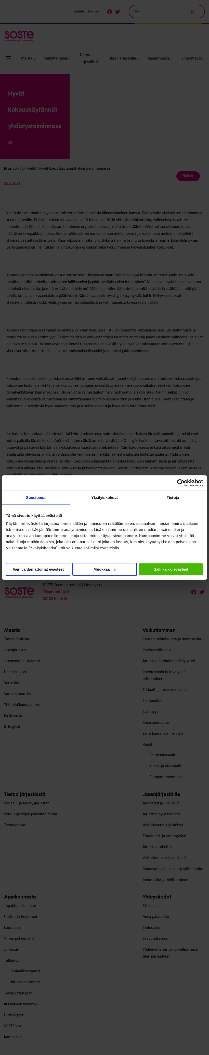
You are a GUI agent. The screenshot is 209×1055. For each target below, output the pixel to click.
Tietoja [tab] (173, 497)
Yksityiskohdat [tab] (104, 497)
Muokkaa (102, 569)
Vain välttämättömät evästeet (38, 569)
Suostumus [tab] (36, 497)
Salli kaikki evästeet (171, 569)
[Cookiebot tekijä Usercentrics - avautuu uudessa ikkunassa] (181, 483)
